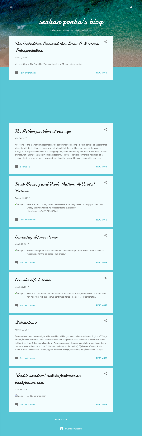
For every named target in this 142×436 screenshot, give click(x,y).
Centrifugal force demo (36, 236)
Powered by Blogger (72, 429)
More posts (61, 419)
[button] (105, 42)
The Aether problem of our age (43, 131)
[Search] (131, 7)
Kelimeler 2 (26, 322)
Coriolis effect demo (32, 279)
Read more (101, 72)
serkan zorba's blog (71, 21)
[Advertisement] (124, 77)
